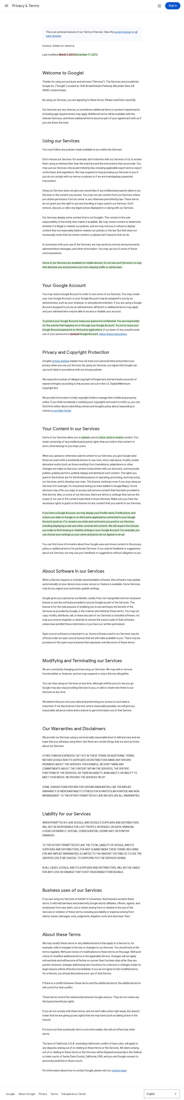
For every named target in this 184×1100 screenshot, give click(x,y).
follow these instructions (113, 334)
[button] (6, 5)
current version (123, 32)
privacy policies (60, 361)
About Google (27, 1094)
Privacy (43, 1094)
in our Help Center (61, 410)
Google (10, 1094)
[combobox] (162, 1094)
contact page (119, 1070)
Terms (54, 1094)
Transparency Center (73, 1094)
